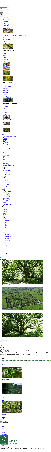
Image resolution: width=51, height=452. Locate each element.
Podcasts (4, 61)
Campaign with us (5, 38)
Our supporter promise (6, 111)
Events (4, 141)
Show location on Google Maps (4, 349)
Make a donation (7, 234)
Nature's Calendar (5, 56)
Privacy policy (3, 433)
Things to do (4, 55)
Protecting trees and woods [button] (5, 37)
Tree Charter (4, 140)
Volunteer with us (5, 138)
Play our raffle (5, 147)
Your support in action (6, 142)
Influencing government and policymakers (8, 41)
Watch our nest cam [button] (5, 36)
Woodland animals (5, 21)
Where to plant (5, 88)
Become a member (7, 220)
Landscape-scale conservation (6, 43)
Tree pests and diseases (6, 19)
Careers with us (5, 112)
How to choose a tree (5, 87)
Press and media (4, 429)
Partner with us (6, 229)
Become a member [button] (2, 6)
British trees (4, 157)
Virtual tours (4, 60)
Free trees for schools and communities (7, 86)
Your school (6, 227)
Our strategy (4, 108)
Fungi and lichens (5, 161)
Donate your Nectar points (6, 149)
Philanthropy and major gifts (6, 148)
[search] (8, 7)
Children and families (5, 59)
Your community (5, 139)
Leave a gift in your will (6, 145)
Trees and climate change (6, 20)
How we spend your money (8, 240)
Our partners (4, 113)
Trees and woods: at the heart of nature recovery (9, 165)
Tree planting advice (7, 193)
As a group (6, 245)
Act (3, 137)
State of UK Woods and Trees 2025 (7, 26)
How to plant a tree (7, 195)
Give (3, 143)
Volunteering (4, 213)
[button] (5, 155)
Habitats (4, 23)
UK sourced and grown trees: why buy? (8, 96)
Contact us (3, 428)
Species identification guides (6, 24)
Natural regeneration (5, 203)
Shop (2, 4)
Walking (4, 58)
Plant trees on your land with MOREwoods (8, 199)
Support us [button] (3, 134)
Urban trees (4, 40)
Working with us (5, 211)
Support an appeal (5, 144)
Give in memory (5, 146)
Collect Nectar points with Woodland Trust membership (9, 136)
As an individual (5, 151)
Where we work (5, 209)
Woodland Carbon (5, 94)
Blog (2, 5)
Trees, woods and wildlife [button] (5, 17)
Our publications (5, 114)
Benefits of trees (5, 159)
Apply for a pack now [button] (5, 106)
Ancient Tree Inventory (6, 25)
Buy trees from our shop (6, 90)
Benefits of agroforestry (6, 92)
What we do (4, 107)
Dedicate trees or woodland (8, 236)
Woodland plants (5, 22)
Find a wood (4, 54)
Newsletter (3, 430)
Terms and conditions (4, 434)
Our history (4, 110)
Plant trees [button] (3, 85)
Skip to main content (2, 0)
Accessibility (3, 432)
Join (3, 135)
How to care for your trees (6, 89)
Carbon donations (7, 238)
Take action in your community (7, 39)
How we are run (5, 109)
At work (4, 152)
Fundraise (4, 150)
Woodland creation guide (6, 201)
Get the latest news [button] (5, 53)
